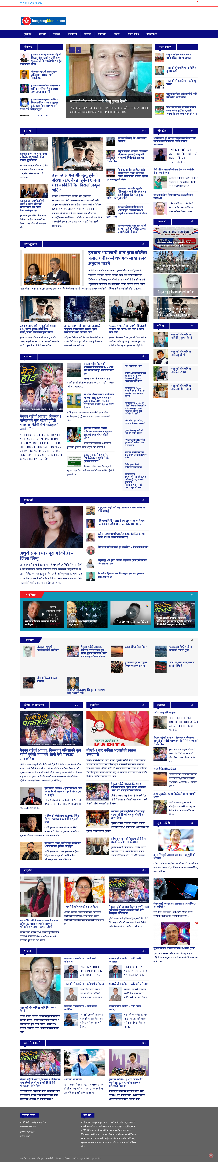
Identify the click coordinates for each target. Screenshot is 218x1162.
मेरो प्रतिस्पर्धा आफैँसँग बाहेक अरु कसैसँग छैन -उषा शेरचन (174, 171)
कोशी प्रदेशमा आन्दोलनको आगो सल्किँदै (182, 664)
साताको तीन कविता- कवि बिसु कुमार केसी (181, 69)
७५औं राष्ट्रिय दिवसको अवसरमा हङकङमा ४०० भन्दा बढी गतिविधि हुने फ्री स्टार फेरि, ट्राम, (99, 369)
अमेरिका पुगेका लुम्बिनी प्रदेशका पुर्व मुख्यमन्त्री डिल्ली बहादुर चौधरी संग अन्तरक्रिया (128, 814)
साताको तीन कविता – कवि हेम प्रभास (182, 370)
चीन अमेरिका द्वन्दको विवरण (47, 680)
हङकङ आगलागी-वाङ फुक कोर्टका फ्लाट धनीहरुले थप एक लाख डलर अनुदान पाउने (117, 258)
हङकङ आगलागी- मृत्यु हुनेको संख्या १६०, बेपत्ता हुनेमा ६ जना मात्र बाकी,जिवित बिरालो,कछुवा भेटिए (77, 183)
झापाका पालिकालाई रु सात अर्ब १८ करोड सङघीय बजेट (136, 455)
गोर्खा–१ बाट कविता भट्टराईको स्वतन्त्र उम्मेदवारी (111, 753)
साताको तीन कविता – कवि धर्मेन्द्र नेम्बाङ (84, 984)
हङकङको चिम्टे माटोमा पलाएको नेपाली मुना (180, 649)
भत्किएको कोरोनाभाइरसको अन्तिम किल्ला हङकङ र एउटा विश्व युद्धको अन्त (61, 819)
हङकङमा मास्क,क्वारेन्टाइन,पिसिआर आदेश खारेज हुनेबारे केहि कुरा (62, 845)
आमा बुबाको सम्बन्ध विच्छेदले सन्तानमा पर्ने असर (174, 796)
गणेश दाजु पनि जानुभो (164, 712)
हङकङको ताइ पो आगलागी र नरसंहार (132, 140)
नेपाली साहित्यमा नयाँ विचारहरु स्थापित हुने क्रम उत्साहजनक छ (121, 575)
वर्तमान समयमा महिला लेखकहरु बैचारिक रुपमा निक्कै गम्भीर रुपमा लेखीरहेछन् (121, 536)
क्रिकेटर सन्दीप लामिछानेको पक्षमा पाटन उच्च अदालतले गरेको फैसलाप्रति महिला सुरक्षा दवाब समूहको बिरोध (127, 175)
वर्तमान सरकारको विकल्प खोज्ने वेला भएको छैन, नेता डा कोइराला (128, 840)
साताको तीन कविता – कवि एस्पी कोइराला (80, 960)
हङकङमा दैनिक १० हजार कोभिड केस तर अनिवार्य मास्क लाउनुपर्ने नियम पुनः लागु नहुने (63, 791)
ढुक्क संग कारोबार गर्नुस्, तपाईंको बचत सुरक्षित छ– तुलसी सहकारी (96, 458)
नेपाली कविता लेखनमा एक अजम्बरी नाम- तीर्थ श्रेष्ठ (173, 197)
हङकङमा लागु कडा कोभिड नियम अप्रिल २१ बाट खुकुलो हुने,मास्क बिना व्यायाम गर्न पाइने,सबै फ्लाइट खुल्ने (39, 104)
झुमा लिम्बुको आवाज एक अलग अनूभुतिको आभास (174, 856)
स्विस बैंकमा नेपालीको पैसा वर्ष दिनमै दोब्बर (134, 432)
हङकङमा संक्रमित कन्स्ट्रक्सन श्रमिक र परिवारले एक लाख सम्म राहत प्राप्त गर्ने (45, 88)
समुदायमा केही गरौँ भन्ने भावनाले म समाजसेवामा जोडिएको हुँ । (121, 509)
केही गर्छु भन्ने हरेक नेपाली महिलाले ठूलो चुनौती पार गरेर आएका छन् (122, 562)
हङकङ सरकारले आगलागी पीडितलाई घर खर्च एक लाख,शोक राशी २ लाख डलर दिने (127, 329)
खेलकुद (56, 34)
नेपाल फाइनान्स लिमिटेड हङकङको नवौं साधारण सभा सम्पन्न (135, 442)
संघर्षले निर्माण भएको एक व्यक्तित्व (81, 907)
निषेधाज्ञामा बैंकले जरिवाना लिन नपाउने (133, 466)
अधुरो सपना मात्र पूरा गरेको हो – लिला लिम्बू (46, 556)
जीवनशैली (72, 34)
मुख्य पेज (27, 34)
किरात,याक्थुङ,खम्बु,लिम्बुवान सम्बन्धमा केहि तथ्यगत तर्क (86, 692)
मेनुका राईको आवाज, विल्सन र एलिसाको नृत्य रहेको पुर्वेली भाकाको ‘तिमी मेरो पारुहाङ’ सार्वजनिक (127, 156)
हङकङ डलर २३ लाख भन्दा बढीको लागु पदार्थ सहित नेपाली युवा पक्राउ (33, 157)
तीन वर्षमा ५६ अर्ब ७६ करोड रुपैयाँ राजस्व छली (135, 422)
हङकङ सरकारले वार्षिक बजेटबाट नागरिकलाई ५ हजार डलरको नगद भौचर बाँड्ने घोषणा (98, 433)
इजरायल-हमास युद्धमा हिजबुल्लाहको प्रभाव (136, 664)
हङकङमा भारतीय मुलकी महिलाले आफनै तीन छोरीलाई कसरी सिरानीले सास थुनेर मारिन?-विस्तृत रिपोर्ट (126, 193)
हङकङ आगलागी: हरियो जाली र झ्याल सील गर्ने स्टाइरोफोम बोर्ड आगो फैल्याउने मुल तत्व (32, 206)
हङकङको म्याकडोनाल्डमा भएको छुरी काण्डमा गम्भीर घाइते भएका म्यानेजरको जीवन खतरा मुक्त (126, 212)
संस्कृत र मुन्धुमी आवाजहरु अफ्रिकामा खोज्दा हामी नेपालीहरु (44, 75)
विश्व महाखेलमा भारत (133, 366)
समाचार (42, 34)
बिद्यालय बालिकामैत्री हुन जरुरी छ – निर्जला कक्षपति (123, 547)
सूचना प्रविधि (133, 34)
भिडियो (87, 34)
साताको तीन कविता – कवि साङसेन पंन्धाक (182, 387)
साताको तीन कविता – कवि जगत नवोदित (80, 1008)
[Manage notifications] (211, 1155)
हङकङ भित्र (152, 34)
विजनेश (117, 34)
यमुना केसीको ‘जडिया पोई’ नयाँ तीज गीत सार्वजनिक (181, 96)
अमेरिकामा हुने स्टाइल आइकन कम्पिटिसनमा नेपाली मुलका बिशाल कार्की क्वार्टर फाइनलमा (174, 141)
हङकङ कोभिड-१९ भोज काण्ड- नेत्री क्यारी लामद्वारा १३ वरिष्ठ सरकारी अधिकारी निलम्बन (126, 1082)
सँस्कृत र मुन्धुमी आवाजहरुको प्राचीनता (48, 649)
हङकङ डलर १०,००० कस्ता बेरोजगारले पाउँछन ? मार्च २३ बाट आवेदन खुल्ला (135, 392)
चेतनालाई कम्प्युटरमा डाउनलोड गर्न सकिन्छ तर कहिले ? (174, 905)
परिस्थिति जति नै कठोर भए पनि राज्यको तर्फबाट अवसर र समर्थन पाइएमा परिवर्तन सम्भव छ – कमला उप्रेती (39, 923)
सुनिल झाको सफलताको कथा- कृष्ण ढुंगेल (174, 948)
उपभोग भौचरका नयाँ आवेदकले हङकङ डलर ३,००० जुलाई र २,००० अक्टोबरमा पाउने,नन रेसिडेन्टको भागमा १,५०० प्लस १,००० (99, 401)
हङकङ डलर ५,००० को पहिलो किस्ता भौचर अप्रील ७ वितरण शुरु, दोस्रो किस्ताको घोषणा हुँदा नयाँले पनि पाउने (41, 59)
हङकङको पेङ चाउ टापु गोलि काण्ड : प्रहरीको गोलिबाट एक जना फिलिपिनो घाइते (132, 229)
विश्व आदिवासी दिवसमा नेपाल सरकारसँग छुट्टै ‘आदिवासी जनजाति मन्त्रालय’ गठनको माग (107, 104)
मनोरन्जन (102, 34)
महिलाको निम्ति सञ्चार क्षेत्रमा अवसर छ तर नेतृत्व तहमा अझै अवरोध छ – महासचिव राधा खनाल (121, 522)
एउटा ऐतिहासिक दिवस (136, 647)
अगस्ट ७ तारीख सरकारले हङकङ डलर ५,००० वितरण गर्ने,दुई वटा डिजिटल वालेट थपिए (135, 377)
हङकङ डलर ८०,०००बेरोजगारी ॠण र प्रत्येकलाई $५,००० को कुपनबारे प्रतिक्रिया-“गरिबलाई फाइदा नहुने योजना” (135, 480)
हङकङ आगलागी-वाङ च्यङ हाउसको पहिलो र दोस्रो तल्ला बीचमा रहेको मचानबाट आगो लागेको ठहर (82, 329)
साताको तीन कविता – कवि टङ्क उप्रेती (181, 83)
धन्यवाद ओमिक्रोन (73, 1079)
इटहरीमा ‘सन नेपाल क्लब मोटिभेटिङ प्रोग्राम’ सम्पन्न (178, 56)
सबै (143, 131)
